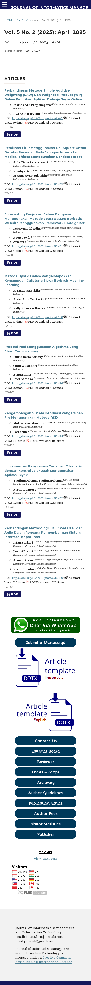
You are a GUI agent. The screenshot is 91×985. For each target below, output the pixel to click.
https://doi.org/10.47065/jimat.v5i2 (37, 42)
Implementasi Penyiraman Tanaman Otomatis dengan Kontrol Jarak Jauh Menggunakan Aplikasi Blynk (43, 470)
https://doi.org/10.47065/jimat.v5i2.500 (37, 317)
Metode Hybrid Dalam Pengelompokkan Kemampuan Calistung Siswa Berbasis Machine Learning (44, 280)
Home (9, 20)
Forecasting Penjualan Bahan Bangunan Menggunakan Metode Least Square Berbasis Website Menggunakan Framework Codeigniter (44, 218)
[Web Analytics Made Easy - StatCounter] (45, 853)
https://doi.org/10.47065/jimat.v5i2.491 (37, 246)
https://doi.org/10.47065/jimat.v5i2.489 (37, 578)
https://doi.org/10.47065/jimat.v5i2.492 (37, 498)
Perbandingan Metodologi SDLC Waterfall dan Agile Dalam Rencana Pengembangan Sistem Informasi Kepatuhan (43, 532)
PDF (14, 134)
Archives (24, 20)
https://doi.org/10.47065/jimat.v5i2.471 (37, 118)
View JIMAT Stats (45, 859)
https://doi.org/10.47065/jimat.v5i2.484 (37, 436)
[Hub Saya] (45, 632)
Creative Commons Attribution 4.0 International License (43, 959)
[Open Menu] (4, 4)
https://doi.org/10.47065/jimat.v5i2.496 (37, 383)
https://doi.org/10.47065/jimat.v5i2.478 (37, 184)
